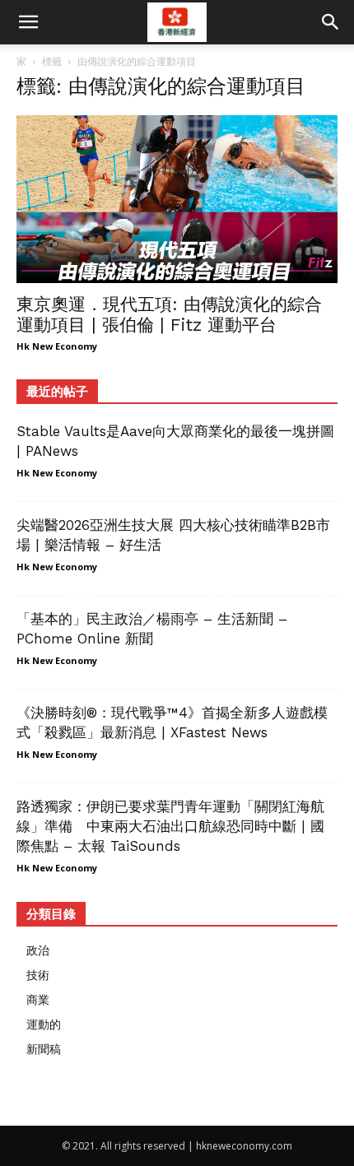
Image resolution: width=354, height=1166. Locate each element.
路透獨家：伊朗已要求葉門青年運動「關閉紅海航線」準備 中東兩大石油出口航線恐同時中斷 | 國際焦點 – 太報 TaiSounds (170, 826)
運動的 (43, 1024)
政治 (37, 950)
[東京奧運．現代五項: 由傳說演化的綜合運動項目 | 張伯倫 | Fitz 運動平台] (177, 199)
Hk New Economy (56, 346)
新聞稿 (43, 1049)
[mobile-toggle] (28, 22)
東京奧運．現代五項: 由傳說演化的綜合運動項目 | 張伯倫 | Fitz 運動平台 (169, 314)
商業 (37, 999)
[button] (331, 22)
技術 (37, 975)
